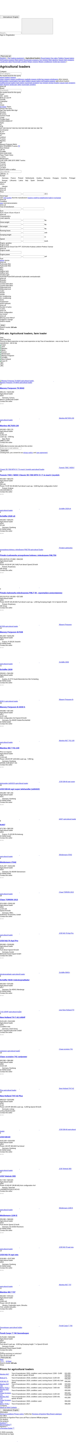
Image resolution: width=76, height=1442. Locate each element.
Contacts (13, 1407)
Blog (48, 1414)
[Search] (37, 26)
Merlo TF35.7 (4, 1404)
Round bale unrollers (19, 62)
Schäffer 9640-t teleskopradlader (14, 980)
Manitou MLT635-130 (9, 426)
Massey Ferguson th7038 (11, 632)
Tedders (61, 58)
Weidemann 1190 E (8, 1215)
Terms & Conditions (7, 1414)
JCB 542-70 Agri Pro (9, 941)
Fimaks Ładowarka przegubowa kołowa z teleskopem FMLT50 (28, 555)
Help (8, 1407)
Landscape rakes (6, 62)
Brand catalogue (56, 1414)
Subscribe (4, 450)
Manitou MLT (4, 1374)
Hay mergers (43, 60)
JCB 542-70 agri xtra (9, 1255)
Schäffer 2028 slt (7, 516)
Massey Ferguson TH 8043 (12, 388)
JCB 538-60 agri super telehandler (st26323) (20, 789)
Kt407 (2, 825)
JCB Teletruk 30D (8, 1176)
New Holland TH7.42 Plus (11, 1096)
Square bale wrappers (66, 60)
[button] (38, 45)
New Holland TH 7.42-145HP (12, 1017)
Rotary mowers (33, 62)
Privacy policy (19, 1414)
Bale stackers (53, 60)
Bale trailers (19, 60)
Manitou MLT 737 (7, 1292)
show (3, 325)
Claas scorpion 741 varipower (13, 1057)
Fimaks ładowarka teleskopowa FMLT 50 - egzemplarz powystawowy (31, 593)
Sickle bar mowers (59, 62)
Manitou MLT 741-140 (9, 748)
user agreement (41, 452)
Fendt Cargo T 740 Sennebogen (14, 1333)
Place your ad (5, 1357)
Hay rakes (54, 58)
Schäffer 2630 (6, 669)
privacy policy (28, 452)
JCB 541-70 (4, 1381)
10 (7, 1361)
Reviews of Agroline (39, 1414)
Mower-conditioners (45, 62)
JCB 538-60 (5, 1137)
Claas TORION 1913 (9, 900)
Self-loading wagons (7, 60)
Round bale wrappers (31, 60)
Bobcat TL (3, 1378)
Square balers (69, 58)
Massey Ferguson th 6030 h (12, 707)
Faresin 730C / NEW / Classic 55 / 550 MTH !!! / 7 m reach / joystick (29, 475)
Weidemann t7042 (8, 862)
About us (3, 1407)
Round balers (45, 58)
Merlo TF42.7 (4, 1388)
